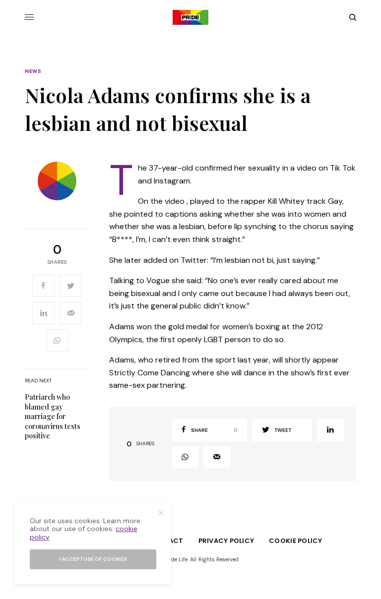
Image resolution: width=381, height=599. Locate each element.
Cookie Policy (295, 540)
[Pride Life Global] (190, 17)
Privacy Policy (226, 540)
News (33, 71)
